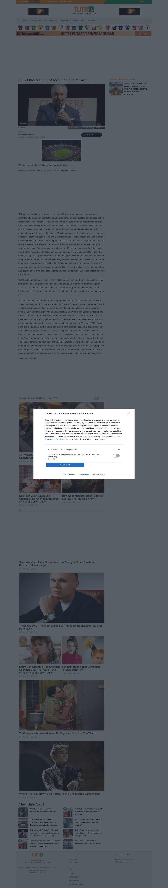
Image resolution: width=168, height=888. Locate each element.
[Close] (129, 413)
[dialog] (84, 444)
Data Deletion (69, 474)
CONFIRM (65, 465)
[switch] (116, 455)
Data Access (84, 474)
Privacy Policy (99, 474)
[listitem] (84, 449)
